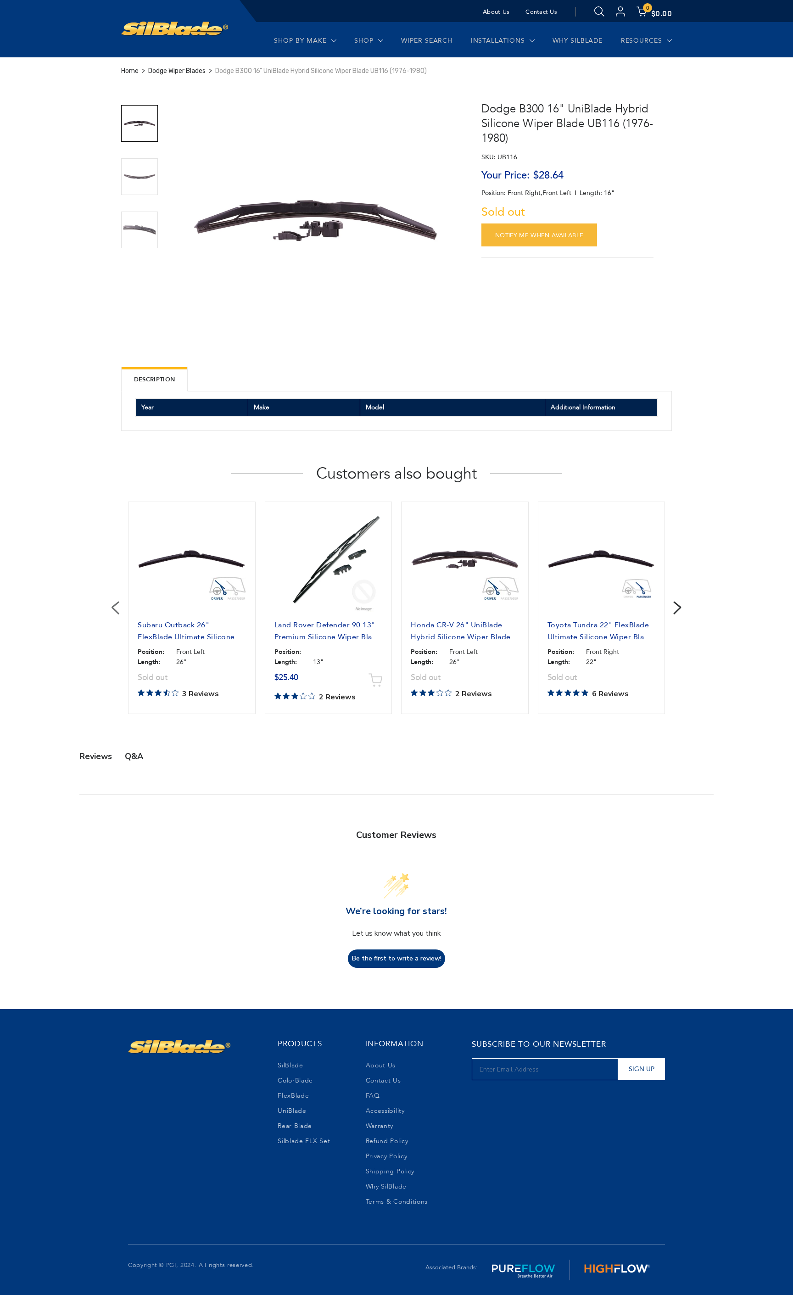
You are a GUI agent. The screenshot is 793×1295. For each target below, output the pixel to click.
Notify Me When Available (539, 235)
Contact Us (541, 12)
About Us (496, 12)
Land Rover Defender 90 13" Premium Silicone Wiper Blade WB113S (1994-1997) (327, 637)
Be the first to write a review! (396, 958)
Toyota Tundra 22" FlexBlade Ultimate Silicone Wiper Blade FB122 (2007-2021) (600, 637)
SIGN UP (641, 1069)
